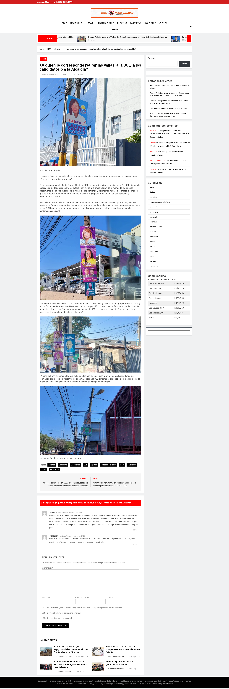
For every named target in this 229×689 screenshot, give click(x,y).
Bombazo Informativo (50, 74)
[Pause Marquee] (189, 38)
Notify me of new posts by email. (58, 618)
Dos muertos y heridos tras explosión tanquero (168, 108)
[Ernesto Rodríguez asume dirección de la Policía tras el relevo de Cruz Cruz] (127, 40)
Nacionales (76, 23)
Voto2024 (54, 469)
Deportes (122, 23)
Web (111, 597)
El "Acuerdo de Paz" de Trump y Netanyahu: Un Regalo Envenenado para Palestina (70, 664)
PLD (122, 465)
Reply (135, 530)
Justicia (163, 23)
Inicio (64, 23)
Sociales (153, 261)
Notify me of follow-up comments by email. (62, 613)
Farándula (135, 23)
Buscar (151, 58)
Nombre (46, 597)
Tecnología (154, 266)
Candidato (63, 465)
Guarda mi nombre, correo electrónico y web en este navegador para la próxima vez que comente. (83, 608)
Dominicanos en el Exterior (160, 202)
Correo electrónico (83, 597)
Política (152, 247)
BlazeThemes (168, 684)
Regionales (150, 23)
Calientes (153, 187)
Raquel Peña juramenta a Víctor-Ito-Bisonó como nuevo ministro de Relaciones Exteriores (79, 37)
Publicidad (132, 465)
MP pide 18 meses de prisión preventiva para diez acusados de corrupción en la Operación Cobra (169, 134)
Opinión (114, 29)
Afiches (52, 465)
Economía (153, 207)
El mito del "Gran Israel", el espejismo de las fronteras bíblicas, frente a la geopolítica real (71, 649)
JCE (85, 465)
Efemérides (154, 217)
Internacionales (105, 23)
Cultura (152, 192)
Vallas (43, 469)
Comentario (47, 568)
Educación (154, 212)
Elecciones (75, 465)
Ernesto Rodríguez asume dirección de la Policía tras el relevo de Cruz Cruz (167, 37)
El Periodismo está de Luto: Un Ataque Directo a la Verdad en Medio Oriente (123, 649)
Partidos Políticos (108, 465)
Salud (90, 23)
